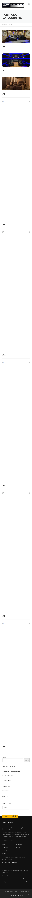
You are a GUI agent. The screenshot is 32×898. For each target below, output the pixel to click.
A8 (3, 46)
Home (3, 844)
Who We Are (19, 844)
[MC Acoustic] (13, 5)
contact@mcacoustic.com (11, 862)
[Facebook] (11, 816)
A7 (3, 70)
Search (4, 757)
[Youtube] (16, 816)
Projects (18, 847)
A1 (3, 746)
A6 (3, 94)
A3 (3, 485)
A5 (3, 224)
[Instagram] (13, 816)
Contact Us (4, 851)
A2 (3, 616)
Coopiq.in (26, 891)
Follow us (6, 816)
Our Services (5, 847)
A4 (4, 355)
